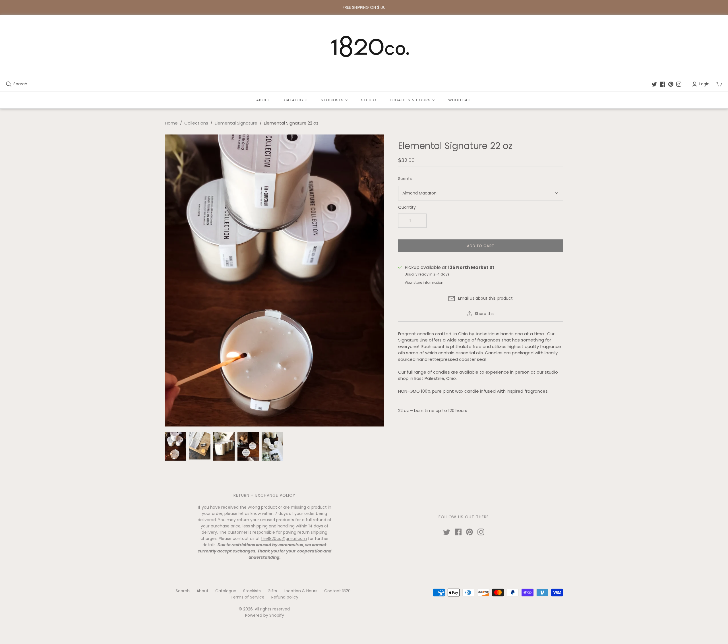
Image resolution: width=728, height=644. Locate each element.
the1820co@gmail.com (284, 538)
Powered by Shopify (264, 615)
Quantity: (407, 207)
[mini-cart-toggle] (719, 84)
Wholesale (460, 100)
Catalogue (225, 591)
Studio (368, 100)
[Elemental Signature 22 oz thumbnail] (175, 446)
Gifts (272, 591)
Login (704, 84)
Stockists (252, 591)
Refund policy (284, 597)
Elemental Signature (236, 123)
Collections (196, 123)
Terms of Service (247, 597)
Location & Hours (300, 591)
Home (171, 123)
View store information (424, 282)
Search (20, 84)
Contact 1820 (337, 591)
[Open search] (9, 84)
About (263, 100)
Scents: (405, 178)
